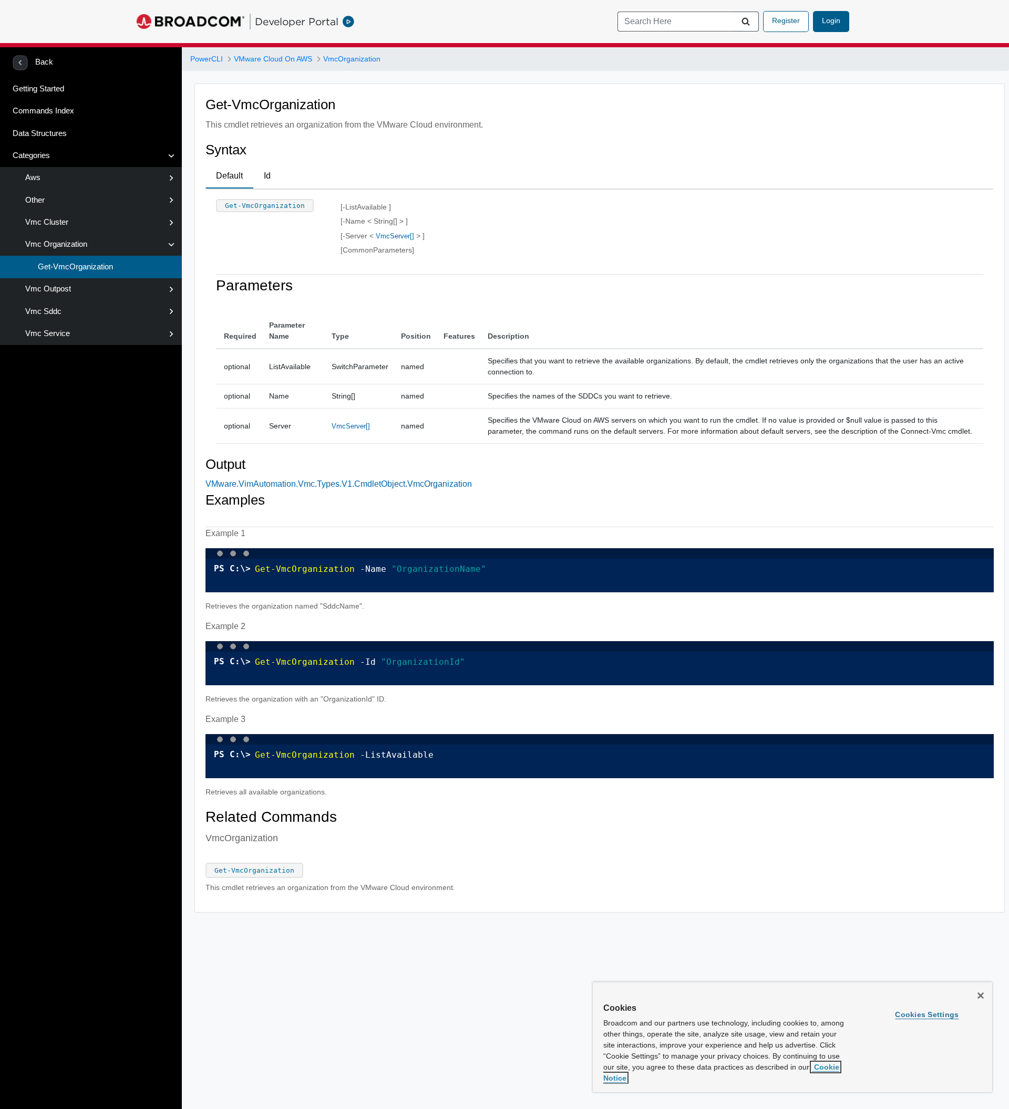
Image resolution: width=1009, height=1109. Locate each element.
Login (831, 20)
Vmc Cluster (46, 222)
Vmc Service (47, 333)
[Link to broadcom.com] (190, 21)
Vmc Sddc (43, 311)
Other (35, 200)
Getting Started (38, 89)
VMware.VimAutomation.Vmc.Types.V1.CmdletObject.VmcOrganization (338, 483)
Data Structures (40, 133)
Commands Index (43, 111)
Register (786, 20)
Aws (32, 177)
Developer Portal (296, 21)
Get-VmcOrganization (75, 267)
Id (267, 175)
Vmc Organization (56, 244)
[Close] (980, 995)
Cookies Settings (927, 1014)
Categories (31, 155)
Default (229, 175)
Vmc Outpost (48, 289)
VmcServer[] (395, 236)
